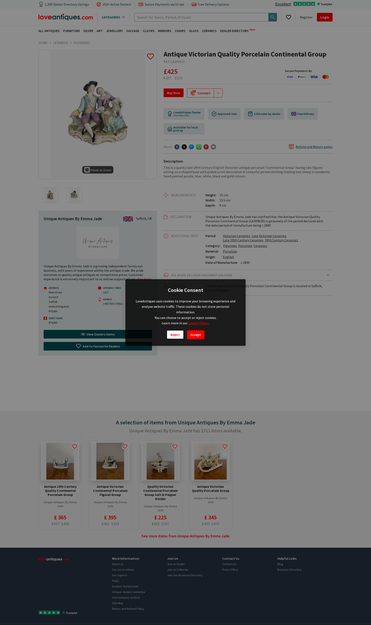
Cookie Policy (198, 323)
